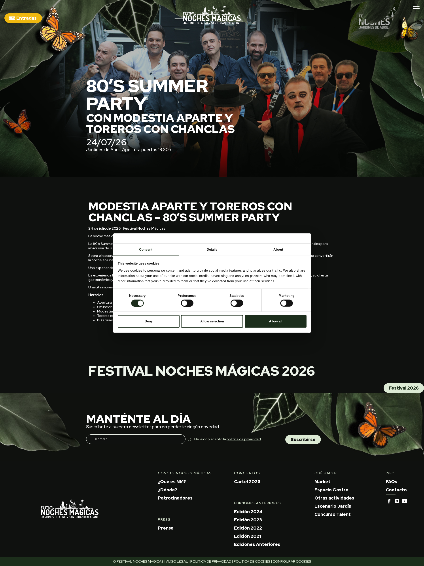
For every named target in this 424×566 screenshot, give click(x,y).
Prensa (166, 528)
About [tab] (278, 249)
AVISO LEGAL (177, 561)
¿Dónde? (167, 490)
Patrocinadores (175, 498)
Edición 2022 (248, 528)
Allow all (275, 321)
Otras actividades (334, 498)
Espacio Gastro (331, 490)
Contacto (396, 490)
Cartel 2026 (247, 482)
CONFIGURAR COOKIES (292, 561)
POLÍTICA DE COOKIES (252, 561)
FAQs (391, 482)
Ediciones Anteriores (257, 544)
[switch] (187, 303)
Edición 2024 (248, 512)
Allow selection (212, 321)
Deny (149, 321)
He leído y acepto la (227, 439)
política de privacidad (244, 439)
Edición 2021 (247, 536)
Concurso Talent (332, 514)
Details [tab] (212, 249)
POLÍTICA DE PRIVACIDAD (210, 561)
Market (322, 482)
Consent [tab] (145, 249)
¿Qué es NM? (172, 482)
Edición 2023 (248, 520)
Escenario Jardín (332, 506)
